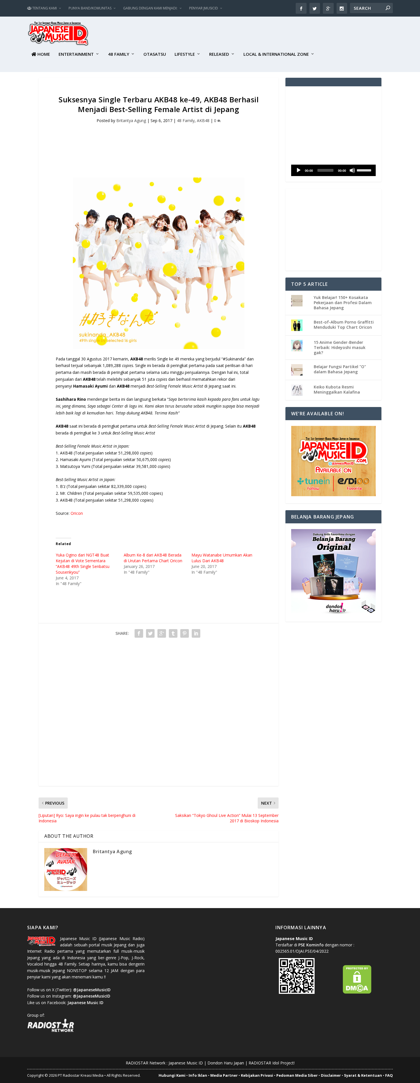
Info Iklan (198, 1075)
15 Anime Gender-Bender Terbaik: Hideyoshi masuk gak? (339, 347)
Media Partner (224, 1075)
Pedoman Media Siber (297, 1075)
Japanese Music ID (186, 1063)
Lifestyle (185, 54)
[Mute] (352, 170)
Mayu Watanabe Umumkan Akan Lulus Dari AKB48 (221, 557)
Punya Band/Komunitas (90, 8)
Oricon (77, 513)
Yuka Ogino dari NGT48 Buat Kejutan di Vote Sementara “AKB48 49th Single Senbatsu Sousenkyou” (82, 563)
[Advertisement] (289, 34)
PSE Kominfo (311, 945)
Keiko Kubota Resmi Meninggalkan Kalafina (337, 389)
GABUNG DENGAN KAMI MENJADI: (150, 8)
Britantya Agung (131, 120)
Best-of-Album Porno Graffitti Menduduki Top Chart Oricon (344, 324)
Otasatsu (154, 54)
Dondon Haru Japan (225, 1063)
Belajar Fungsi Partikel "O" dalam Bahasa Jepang (340, 369)
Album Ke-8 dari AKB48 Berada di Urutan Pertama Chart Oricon (153, 557)
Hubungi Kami (172, 1075)
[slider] (365, 170)
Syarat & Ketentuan (363, 1075)
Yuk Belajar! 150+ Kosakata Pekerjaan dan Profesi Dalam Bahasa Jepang (343, 302)
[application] (333, 170)
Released (219, 54)
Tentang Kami (44, 8)
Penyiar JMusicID (203, 8)
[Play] (298, 170)
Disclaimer (331, 1075)
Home (43, 54)
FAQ (389, 1075)
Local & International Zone (276, 54)
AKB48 (203, 120)
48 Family (118, 54)
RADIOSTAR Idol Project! (272, 1063)
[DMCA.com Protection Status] (357, 992)
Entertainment (76, 54)
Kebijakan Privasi (257, 1075)
